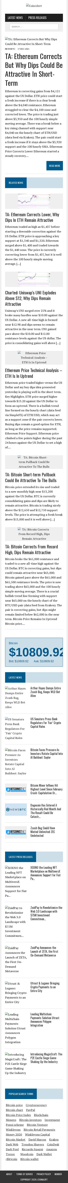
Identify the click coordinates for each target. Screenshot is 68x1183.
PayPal (30, 1110)
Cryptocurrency (36, 1105)
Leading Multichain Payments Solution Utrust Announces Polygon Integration (44, 1019)
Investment (52, 1120)
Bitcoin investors (30, 1120)
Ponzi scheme (15, 1125)
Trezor (10, 1154)
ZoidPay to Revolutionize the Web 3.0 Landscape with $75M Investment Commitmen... (46, 913)
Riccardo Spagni (32, 1149)
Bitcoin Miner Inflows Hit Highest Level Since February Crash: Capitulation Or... (46, 789)
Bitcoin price (14, 1105)
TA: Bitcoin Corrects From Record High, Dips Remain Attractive (31, 549)
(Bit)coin (11, 1159)
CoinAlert (43, 1179)
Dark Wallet (44, 1154)
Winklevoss (13, 1130)
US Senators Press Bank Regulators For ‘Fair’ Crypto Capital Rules (45, 723)
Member (58, 1174)
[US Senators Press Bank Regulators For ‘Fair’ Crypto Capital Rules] (16, 738)
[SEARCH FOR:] (34, 26)
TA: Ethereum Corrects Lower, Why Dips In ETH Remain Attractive (32, 217)
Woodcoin (26, 1154)
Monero (11, 1120)
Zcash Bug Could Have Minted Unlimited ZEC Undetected (42, 832)
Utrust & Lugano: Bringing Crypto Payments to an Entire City (44, 987)
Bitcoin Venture (37, 1125)
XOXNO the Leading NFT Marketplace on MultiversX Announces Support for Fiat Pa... (45, 873)
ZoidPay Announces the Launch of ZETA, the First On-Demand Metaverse (44, 951)
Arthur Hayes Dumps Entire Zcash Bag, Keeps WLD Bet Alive (45, 692)
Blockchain (41, 1115)
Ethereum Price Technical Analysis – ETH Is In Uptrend (33, 373)
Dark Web (12, 1144)
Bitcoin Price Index (18, 1115)
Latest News (15, 18)
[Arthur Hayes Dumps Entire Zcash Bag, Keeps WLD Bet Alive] (16, 707)
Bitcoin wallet (29, 1159)
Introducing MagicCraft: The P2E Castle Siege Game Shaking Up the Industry (46, 1058)
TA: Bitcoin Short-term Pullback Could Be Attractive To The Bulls (30, 477)
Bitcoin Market (15, 1139)
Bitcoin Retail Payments (39, 1130)
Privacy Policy (44, 1174)
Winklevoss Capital (37, 1134)
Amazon (51, 1149)
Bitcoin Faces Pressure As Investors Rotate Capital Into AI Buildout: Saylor (46, 754)
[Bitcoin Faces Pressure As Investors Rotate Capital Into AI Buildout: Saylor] (16, 773)
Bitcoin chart (14, 1110)
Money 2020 (14, 1134)
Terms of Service (24, 1174)
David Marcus (37, 1139)
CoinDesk (53, 1144)
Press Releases (37, 18)
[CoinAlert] (34, 6)
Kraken (54, 1139)
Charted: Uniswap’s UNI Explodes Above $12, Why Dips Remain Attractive (30, 298)
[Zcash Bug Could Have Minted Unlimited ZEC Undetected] (16, 836)
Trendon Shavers (32, 1144)
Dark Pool (12, 1149)
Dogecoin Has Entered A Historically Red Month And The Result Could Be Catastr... (45, 811)
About (9, 1174)
